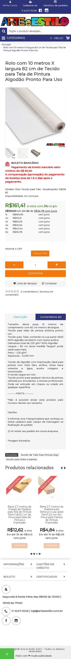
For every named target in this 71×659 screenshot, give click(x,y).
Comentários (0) (51, 317)
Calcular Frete (40, 253)
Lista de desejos (27, 283)
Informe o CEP (13, 248)
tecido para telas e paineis (21, 459)
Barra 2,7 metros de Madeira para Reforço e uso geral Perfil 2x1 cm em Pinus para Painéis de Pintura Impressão (51, 514)
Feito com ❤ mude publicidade (34, 656)
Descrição (20, 317)
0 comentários (29, 291)
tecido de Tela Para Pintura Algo (40, 454)
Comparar (51, 283)
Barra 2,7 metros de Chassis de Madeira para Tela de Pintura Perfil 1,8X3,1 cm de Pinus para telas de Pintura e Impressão (19, 514)
